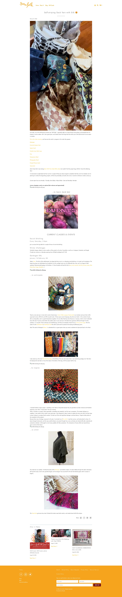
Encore (84, 265)
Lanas (88, 265)
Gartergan (32, 142)
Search (58, 570)
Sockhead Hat (40, 324)
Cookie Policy (60, 574)
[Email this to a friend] (90, 518)
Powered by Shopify (60, 590)
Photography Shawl (34, 160)
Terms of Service (94, 570)
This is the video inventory (36, 139)
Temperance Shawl (34, 157)
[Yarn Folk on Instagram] (26, 574)
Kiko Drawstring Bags (47, 359)
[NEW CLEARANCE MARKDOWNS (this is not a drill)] (82, 537)
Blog (46, 5)
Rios (34, 267)
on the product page (80, 322)
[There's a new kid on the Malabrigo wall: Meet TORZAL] (61, 533)
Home (37, 5)
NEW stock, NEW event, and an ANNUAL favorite (38, 552)
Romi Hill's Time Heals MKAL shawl (52, 169)
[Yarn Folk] (26, 5)
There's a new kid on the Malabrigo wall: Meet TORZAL (60, 540)
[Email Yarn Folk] (31, 574)
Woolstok (41, 267)
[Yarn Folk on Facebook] (21, 574)
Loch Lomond (75, 265)
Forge (37, 267)
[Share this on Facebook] (84, 518)
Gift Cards (51, 5)
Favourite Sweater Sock (35, 145)
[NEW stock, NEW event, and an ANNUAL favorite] (40, 539)
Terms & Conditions (23, 582)
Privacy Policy (84, 570)
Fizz (31, 154)
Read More (32, 558)
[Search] (98, 5)
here (34, 261)
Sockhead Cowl (48, 324)
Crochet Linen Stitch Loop (36, 151)
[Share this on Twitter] (80, 518)
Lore (70, 265)
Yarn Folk (62, 589)
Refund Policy (65, 570)
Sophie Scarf (33, 148)
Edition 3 (45, 327)
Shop (41, 5)
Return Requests (75, 570)
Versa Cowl (32, 166)
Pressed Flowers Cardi (35, 163)
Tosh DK (80, 265)
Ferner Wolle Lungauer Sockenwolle (66, 315)
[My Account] (95, 5)
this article (65, 419)
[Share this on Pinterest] (87, 518)
